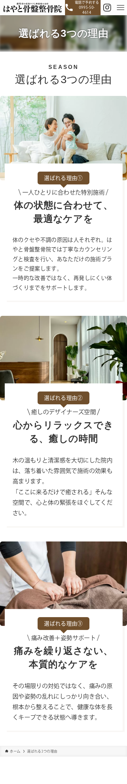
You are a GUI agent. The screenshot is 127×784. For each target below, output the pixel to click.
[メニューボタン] (120, 7)
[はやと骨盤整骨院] (33, 7)
